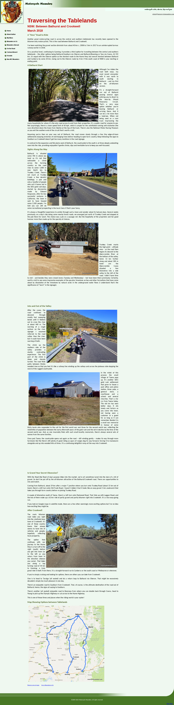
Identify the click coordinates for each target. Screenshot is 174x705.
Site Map (170, 704)
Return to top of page (33, 685)
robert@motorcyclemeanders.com (163, 14)
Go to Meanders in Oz (47, 685)
